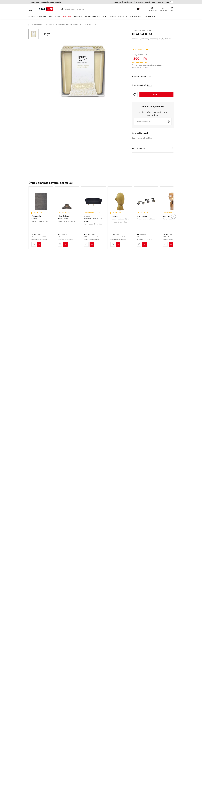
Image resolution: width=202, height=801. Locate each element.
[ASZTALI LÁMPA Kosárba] (171, 244)
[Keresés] (62, 9)
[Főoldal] (29, 25)
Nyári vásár (67, 16)
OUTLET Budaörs (109, 16)
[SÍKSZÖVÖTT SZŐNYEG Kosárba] (39, 244)
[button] (33, 34)
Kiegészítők (42, 16)
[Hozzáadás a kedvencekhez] (135, 94)
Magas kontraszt (163, 2)
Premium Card (149, 16)
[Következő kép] (173, 216)
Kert (50, 16)
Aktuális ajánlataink (92, 16)
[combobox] (149, 121)
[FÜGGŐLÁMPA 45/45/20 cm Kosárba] (65, 244)
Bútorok (32, 16)
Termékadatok (138, 148)
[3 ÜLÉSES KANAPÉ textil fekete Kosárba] (92, 244)
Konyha (58, 16)
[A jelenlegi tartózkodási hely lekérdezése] (168, 121)
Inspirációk (78, 16)
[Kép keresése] (138, 9)
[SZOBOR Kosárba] (118, 244)
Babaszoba (122, 16)
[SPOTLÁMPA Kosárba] (144, 244)
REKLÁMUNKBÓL (139, 49)
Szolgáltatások (135, 16)
